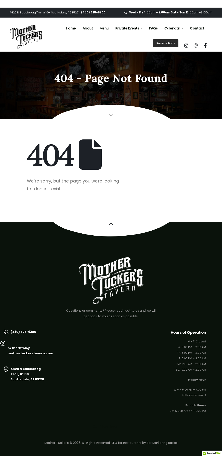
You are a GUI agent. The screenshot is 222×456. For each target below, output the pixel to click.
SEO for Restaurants (126, 443)
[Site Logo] (26, 37)
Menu (104, 28)
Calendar (172, 28)
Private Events (127, 28)
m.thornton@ (19, 348)
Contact (197, 28)
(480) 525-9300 (93, 12)
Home (71, 28)
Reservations (166, 43)
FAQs (153, 28)
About (88, 28)
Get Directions (104, 426)
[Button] (186, 45)
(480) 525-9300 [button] (23, 332)
